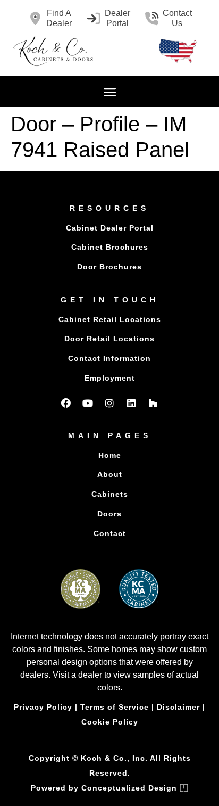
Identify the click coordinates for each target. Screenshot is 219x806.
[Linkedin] (131, 403)
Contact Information (109, 358)
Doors (109, 513)
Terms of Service (114, 707)
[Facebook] (65, 403)
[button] (109, 91)
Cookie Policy (109, 722)
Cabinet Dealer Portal (110, 228)
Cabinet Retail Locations (109, 319)
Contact (110, 533)
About (109, 474)
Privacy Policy (43, 707)
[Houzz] (153, 403)
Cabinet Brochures (109, 247)
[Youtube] (87, 403)
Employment (110, 378)
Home (109, 455)
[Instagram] (109, 403)
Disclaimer (178, 707)
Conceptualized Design (130, 788)
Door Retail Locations (109, 338)
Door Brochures (109, 266)
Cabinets (109, 494)
